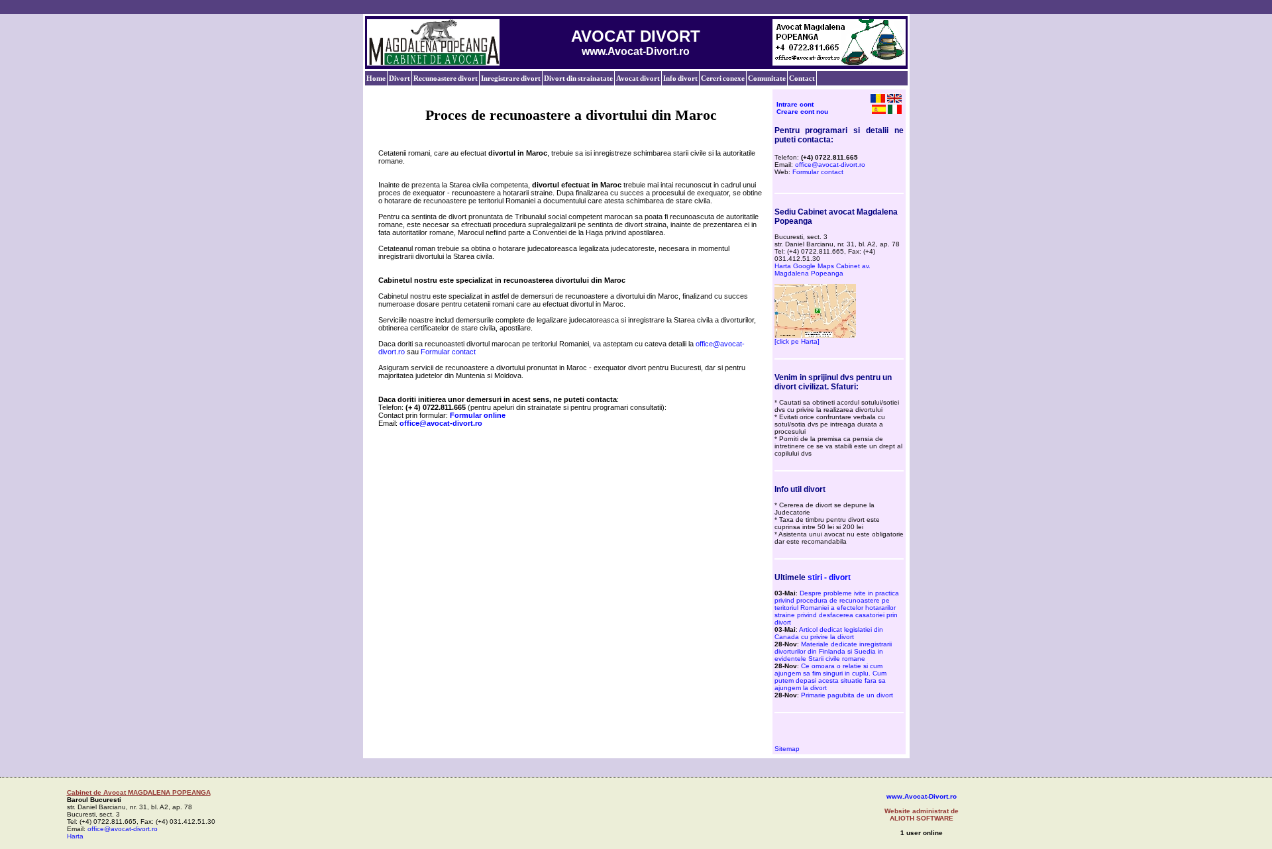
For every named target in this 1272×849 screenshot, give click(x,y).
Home (376, 78)
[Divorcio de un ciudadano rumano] (879, 111)
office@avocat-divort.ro (830, 164)
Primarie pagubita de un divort (847, 695)
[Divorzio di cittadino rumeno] (895, 111)
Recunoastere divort (445, 78)
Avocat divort (638, 78)
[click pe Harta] (797, 341)
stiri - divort (829, 577)
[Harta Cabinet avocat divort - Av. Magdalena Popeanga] (815, 335)
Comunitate (767, 78)
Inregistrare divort (511, 78)
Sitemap (787, 748)
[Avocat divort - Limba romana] (878, 100)
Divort (399, 78)
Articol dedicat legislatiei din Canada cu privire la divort (828, 633)
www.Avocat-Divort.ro (921, 796)
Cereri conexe (723, 78)
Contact (802, 78)
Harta (75, 836)
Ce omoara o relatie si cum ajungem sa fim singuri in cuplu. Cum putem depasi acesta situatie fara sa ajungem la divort (830, 676)
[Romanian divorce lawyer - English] (894, 100)
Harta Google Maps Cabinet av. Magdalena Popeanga (822, 269)
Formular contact (448, 352)
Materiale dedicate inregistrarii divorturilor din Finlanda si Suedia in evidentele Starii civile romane (833, 651)
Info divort (680, 78)
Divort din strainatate (578, 78)
